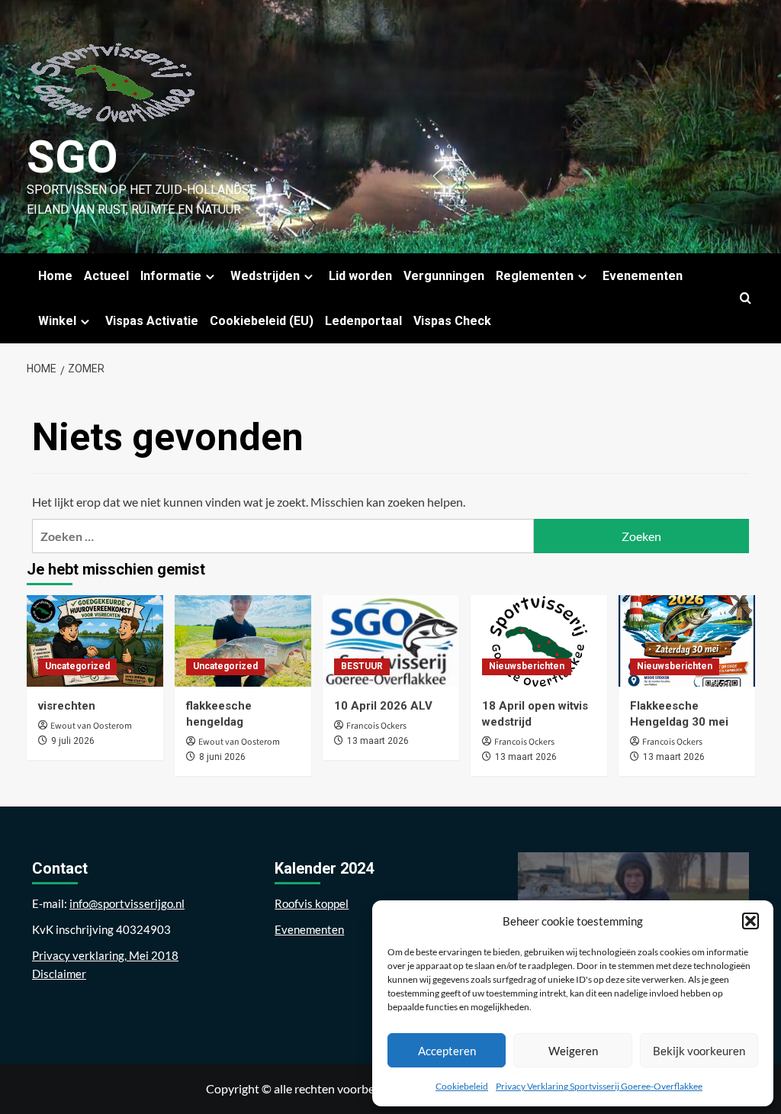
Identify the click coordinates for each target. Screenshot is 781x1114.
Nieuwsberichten (526, 666)
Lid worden (360, 276)
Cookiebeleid (461, 1086)
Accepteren (447, 1051)
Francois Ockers (376, 726)
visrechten (66, 706)
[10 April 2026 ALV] (391, 640)
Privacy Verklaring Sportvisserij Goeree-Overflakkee (599, 1086)
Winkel (57, 321)
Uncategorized (77, 666)
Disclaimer (59, 973)
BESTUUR (362, 666)
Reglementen (535, 276)
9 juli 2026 (73, 741)
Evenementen (643, 276)
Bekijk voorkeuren (699, 1051)
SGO (72, 157)
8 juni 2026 (222, 757)
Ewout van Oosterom (91, 726)
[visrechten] (95, 640)
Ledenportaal (363, 321)
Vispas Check (452, 321)
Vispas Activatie (151, 321)
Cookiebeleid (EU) (261, 321)
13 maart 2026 (378, 741)
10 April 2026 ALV (383, 706)
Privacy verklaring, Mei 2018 (105, 955)
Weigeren (573, 1051)
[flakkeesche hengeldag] (243, 640)
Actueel (106, 276)
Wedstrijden (265, 276)
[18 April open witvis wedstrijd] (539, 640)
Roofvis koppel (312, 903)
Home (55, 276)
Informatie (170, 276)
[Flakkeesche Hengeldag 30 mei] (687, 640)
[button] (750, 921)
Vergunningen (443, 276)
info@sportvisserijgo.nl (127, 903)
